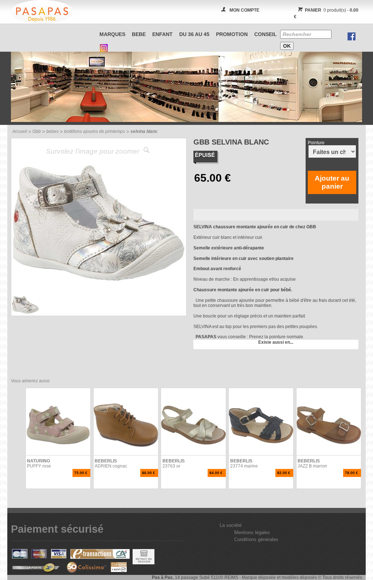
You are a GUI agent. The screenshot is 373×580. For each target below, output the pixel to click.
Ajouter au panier (332, 182)
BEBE (139, 34)
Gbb (36, 131)
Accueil (19, 131)
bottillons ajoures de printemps (94, 131)
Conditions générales (256, 539)
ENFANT (162, 34)
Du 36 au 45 (194, 34)
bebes (52, 131)
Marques (112, 34)
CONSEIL (265, 34)
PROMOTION (232, 34)
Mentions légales (252, 532)
